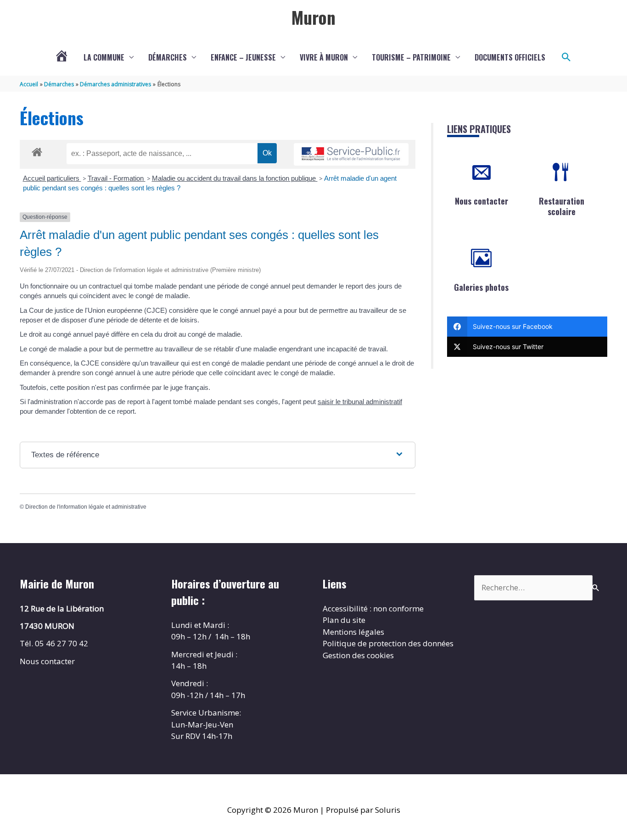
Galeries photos (481, 287)
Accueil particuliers (52, 178)
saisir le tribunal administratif (360, 401)
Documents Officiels (510, 57)
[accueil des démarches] (37, 150)
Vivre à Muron (324, 57)
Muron (313, 17)
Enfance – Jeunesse (243, 57)
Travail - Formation (117, 178)
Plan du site (344, 620)
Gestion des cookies (358, 655)
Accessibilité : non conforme (373, 608)
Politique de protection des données (388, 643)
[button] (566, 57)
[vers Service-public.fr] (351, 154)
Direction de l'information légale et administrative (85, 507)
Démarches (167, 57)
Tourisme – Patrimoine (411, 57)
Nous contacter (481, 201)
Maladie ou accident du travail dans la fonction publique (235, 178)
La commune (104, 57)
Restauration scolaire (561, 206)
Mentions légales (353, 632)
